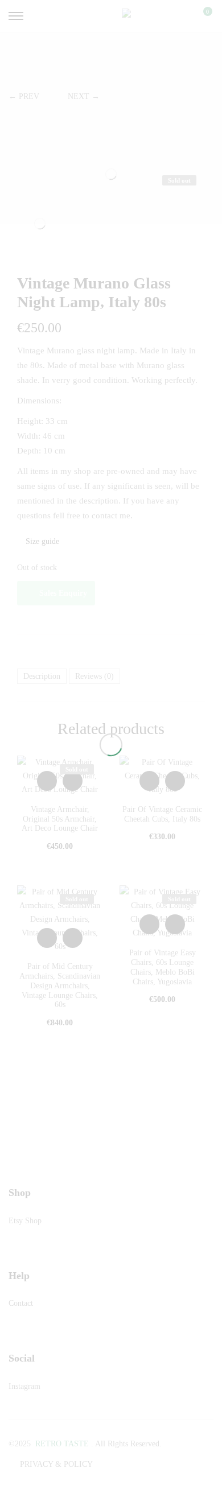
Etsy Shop (25, 1220)
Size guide (41, 541)
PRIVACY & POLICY (56, 1464)
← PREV (24, 96)
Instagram (24, 1386)
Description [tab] (41, 676)
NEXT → (84, 96)
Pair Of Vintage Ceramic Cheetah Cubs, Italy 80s (162, 814)
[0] (200, 16)
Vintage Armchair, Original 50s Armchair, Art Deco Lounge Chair (60, 819)
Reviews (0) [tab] (94, 676)
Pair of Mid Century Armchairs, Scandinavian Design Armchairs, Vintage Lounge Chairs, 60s (59, 985)
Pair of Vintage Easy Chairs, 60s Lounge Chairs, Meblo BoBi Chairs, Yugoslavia (162, 966)
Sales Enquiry (63, 593)
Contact (21, 1303)
